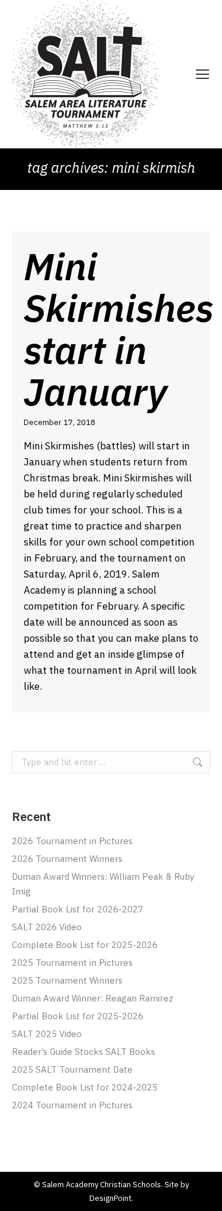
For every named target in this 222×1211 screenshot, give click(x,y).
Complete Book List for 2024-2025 (84, 1087)
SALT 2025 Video (47, 1033)
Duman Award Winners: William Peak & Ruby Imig (103, 884)
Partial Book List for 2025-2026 (77, 1016)
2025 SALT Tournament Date (72, 1069)
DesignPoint (110, 1198)
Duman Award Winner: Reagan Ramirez (92, 998)
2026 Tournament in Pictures (72, 841)
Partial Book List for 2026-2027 (77, 909)
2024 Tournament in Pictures (72, 1105)
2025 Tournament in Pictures (72, 962)
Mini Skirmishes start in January (119, 328)
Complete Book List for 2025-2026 (84, 944)
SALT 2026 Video (47, 927)
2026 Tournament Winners (67, 858)
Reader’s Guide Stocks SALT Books (83, 1051)
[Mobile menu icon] (202, 74)
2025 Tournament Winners (67, 980)
